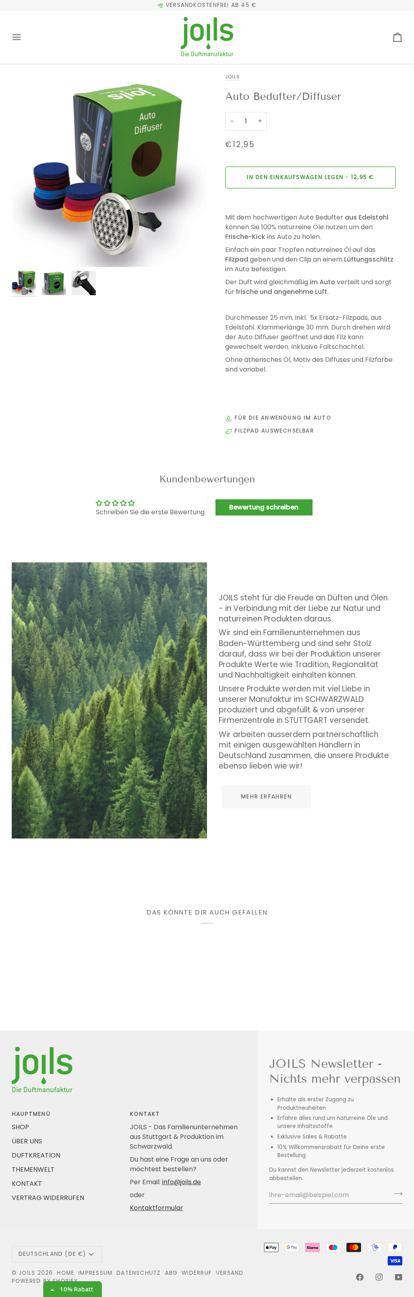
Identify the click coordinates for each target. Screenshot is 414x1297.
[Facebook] (359, 1277)
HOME (65, 1273)
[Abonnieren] (395, 1193)
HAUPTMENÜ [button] (31, 1114)
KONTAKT (27, 1183)
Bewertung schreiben (263, 507)
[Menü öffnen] (24, 37)
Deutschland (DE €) (52, 1254)
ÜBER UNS (27, 1141)
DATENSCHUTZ (138, 1273)
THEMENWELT (33, 1169)
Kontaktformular (156, 1208)
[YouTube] (398, 1277)
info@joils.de (181, 1182)
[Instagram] (379, 1277)
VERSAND (230, 1273)
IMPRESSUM (95, 1273)
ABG (171, 1273)
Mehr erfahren (266, 797)
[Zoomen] (109, 169)
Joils (232, 77)
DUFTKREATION (36, 1155)
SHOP (20, 1127)
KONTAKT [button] (145, 1114)
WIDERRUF (197, 1273)
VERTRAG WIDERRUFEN (48, 1197)
